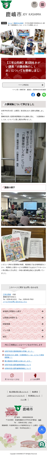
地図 (39, 420)
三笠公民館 (7, 294)
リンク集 (6, 330)
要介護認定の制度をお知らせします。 (18, 361)
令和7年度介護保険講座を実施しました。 (19, 351)
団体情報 (6, 324)
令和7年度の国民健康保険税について (18, 365)
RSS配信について (34, 396)
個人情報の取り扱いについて (18, 392)
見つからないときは (12, 379)
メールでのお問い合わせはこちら (15, 302)
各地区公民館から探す (12, 311)
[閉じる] (45, 441)
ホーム (10, 23)
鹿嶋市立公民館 (18, 23)
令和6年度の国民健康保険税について (18, 368)
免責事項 (35, 392)
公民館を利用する (10, 318)
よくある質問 (35, 379)
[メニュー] (42, 4)
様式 (5, 337)
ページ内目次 (23, 85)
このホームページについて (16, 396)
